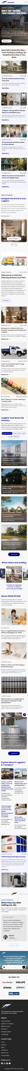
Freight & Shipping (7, 8)
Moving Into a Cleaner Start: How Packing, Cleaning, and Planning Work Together (13, 330)
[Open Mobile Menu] (26, 2)
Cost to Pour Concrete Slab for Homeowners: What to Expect (12, 544)
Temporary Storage (6, 854)
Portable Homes (6, 139)
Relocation (4, 1029)
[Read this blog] (14, 67)
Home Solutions (5, 1021)
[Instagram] (4, 1063)
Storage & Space (6, 662)
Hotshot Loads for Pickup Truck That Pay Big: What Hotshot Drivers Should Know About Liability (7, 786)
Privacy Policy (5, 1055)
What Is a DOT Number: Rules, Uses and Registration (20, 783)
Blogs (2, 1047)
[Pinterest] (7, 1063)
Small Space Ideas (7, 76)
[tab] (7, 433)
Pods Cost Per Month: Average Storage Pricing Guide (13, 736)
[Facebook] (2, 1063)
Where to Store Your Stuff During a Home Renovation (12, 666)
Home (3, 1042)
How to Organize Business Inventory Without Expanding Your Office (13, 632)
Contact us (4, 1050)
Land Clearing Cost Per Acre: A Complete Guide (12, 515)
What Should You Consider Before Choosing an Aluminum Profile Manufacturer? (12, 701)
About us (3, 1045)
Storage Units (5, 628)
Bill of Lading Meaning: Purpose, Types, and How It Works (20, 819)
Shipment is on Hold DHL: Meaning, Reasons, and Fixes (13, 276)
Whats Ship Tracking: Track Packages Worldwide (13, 12)
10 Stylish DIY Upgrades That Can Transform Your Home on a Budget (14, 587)
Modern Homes (5, 1026)
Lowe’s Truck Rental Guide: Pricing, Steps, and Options (12, 365)
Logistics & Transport (7, 1023)
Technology (4, 1034)
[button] (12, 244)
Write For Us (4, 1053)
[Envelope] (10, 1063)
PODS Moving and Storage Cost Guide (13, 857)
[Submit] (23, 967)
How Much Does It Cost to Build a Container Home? (12, 459)
